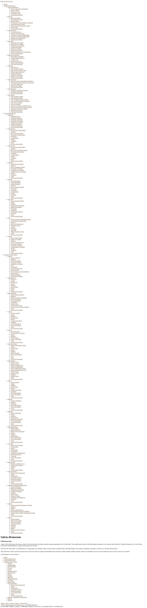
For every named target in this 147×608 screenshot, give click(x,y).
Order (7, 603)
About (2, 603)
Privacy (17, 603)
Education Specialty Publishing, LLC (15, 605)
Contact (12, 603)
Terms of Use (24, 603)
